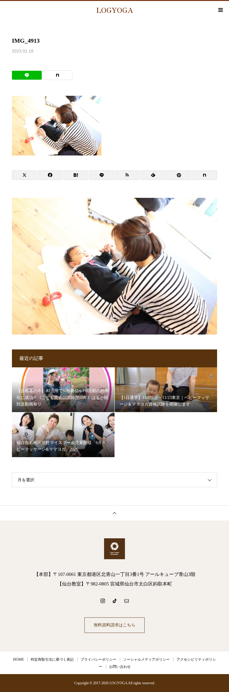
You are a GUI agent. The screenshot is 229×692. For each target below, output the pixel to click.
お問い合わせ (120, 667)
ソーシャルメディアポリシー (146, 659)
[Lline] (27, 75)
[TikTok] (114, 601)
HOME (18, 659)
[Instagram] (103, 601)
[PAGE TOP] (114, 512)
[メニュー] (220, 10)
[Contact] (126, 601)
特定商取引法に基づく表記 (52, 659)
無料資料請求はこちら (114, 625)
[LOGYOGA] (114, 548)
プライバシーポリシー (98, 659)
